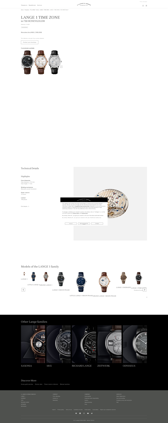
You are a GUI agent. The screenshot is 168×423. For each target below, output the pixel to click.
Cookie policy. (85, 213)
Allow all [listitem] (71, 223)
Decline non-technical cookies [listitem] (84, 223)
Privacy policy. (76, 213)
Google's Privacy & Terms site (82, 206)
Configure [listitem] (97, 223)
